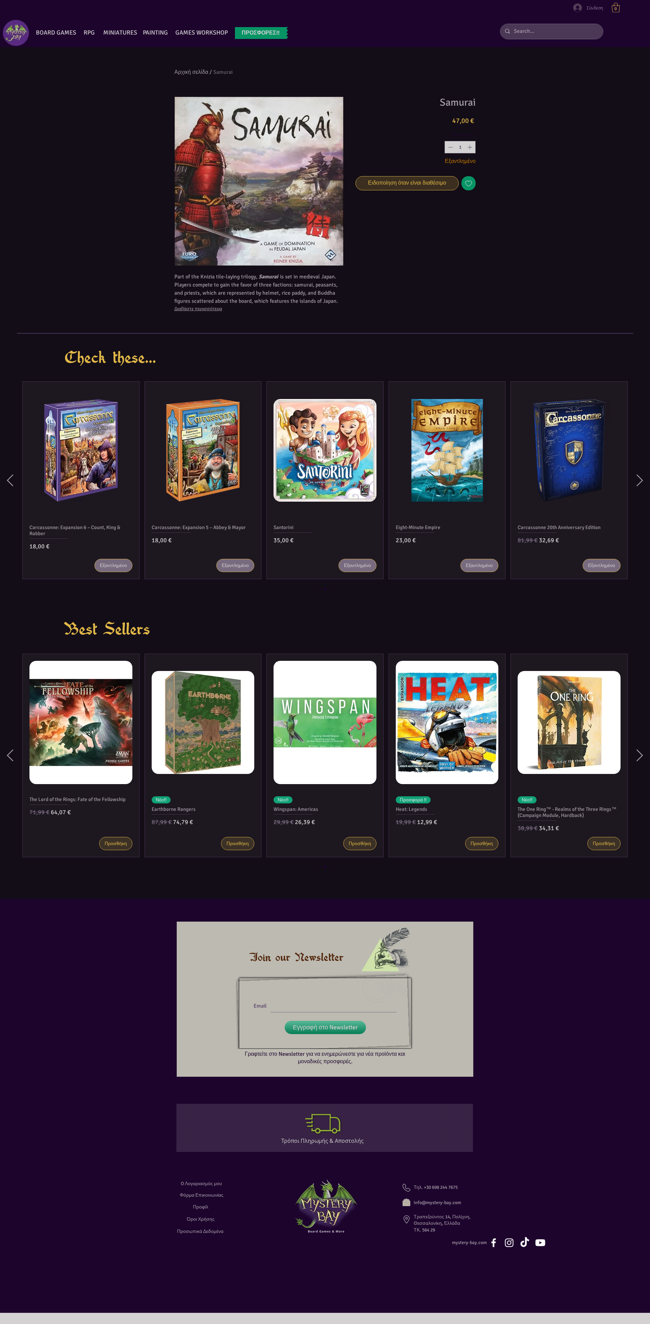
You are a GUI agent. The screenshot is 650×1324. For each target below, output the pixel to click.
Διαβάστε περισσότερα (198, 309)
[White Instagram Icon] (509, 1242)
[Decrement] (450, 147)
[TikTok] (524, 1242)
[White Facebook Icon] (493, 1242)
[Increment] (470, 147)
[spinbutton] (460, 147)
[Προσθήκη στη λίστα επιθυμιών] (468, 183)
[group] (325, 480)
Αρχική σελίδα (191, 72)
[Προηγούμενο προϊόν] (10, 480)
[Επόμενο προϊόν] (640, 480)
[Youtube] (540, 1242)
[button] (616, 8)
